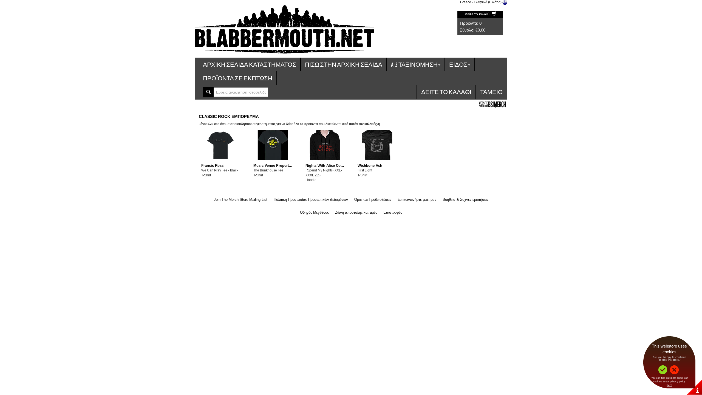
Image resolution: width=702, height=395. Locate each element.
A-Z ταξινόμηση (414, 64)
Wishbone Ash (370, 165)
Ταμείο (491, 91)
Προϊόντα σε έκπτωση (237, 78)
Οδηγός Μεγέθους (314, 212)
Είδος (458, 64)
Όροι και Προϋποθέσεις (372, 200)
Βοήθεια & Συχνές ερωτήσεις (465, 200)
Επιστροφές (392, 212)
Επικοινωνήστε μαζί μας (417, 200)
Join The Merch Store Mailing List (240, 200)
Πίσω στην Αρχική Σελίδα (343, 64)
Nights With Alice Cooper (326, 165)
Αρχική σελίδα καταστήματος (249, 64)
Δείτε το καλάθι (478, 14)
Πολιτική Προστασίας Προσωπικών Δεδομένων (311, 200)
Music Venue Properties (273, 165)
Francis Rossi (213, 165)
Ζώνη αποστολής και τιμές (356, 212)
